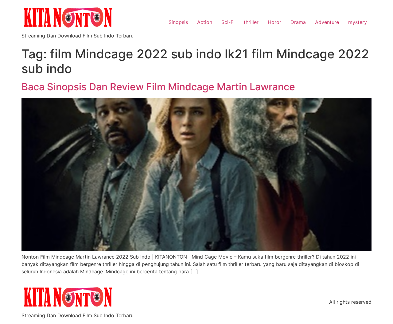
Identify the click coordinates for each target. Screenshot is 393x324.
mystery (357, 22)
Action (204, 22)
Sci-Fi (228, 22)
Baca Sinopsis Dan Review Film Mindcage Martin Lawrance (158, 87)
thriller (251, 22)
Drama (298, 22)
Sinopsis (178, 22)
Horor (274, 22)
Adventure (327, 22)
